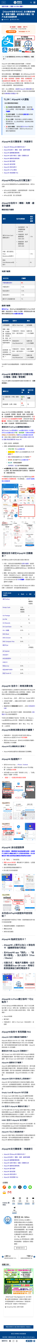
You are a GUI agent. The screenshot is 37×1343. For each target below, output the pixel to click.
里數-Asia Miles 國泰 (16, 6)
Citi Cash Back (7, 627)
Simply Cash (6, 607)
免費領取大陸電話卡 (10, 93)
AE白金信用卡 (7, 658)
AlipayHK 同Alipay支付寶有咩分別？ (15, 147)
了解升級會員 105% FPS (24, 31)
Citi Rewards (6, 623)
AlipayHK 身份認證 (9, 164)
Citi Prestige (6, 615)
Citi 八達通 (6, 630)
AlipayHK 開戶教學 (9, 161)
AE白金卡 (5, 655)
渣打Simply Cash (7, 430)
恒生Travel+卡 (7, 673)
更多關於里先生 (20, 1248)
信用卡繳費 (25, 563)
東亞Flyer (5, 645)
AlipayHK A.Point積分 (10, 170)
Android (25, 764)
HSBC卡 (5, 662)
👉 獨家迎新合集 (11, 31)
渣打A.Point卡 (25, 126)
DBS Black (6, 634)
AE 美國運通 (10, 1311)
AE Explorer (6, 651)
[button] (2, 1291)
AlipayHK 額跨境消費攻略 (11, 158)
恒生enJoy (6, 666)
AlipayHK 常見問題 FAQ (11, 173)
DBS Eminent (7, 638)
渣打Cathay (6, 599)
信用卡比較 (5, 6)
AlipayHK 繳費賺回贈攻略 (11, 153)
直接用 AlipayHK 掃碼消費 (23, 89)
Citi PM (5, 619)
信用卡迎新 (18, 1311)
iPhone (20, 764)
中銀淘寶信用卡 (7, 283)
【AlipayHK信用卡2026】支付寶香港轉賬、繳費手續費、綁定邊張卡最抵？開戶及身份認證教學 (18, 14)
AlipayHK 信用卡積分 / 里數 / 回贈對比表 (16, 155)
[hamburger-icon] (4, 2)
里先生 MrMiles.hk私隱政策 (18, 1333)
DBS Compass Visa (8, 641)
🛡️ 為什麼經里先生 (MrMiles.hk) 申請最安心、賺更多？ (18, 58)
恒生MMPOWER (7, 669)
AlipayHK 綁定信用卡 (10, 167)
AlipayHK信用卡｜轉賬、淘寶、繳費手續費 (17, 150)
